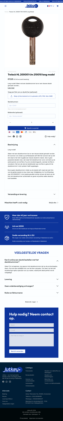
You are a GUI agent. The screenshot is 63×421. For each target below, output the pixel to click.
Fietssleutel (12, 71)
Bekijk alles (52, 203)
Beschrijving (13, 144)
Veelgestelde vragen (8, 404)
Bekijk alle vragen (30, 302)
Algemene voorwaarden (36, 418)
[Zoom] (31, 41)
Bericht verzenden (17, 351)
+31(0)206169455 (36, 396)
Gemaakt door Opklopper (30, 414)
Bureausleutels (30, 375)
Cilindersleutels (30, 386)
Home (6, 12)
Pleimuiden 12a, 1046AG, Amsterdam (40, 394)
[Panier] (57, 6)
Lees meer (11, 88)
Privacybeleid (24, 418)
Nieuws (4, 396)
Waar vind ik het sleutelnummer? (17, 109)
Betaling (4, 394)
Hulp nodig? (51, 136)
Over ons (5, 401)
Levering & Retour (7, 399)
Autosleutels (29, 383)
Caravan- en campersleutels (30, 380)
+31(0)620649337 (37, 399)
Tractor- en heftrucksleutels (52, 383)
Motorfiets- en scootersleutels (49, 380)
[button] (50, 6)
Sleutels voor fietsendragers (49, 375)
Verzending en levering (17, 194)
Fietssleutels (29, 371)
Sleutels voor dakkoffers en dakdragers (52, 371)
